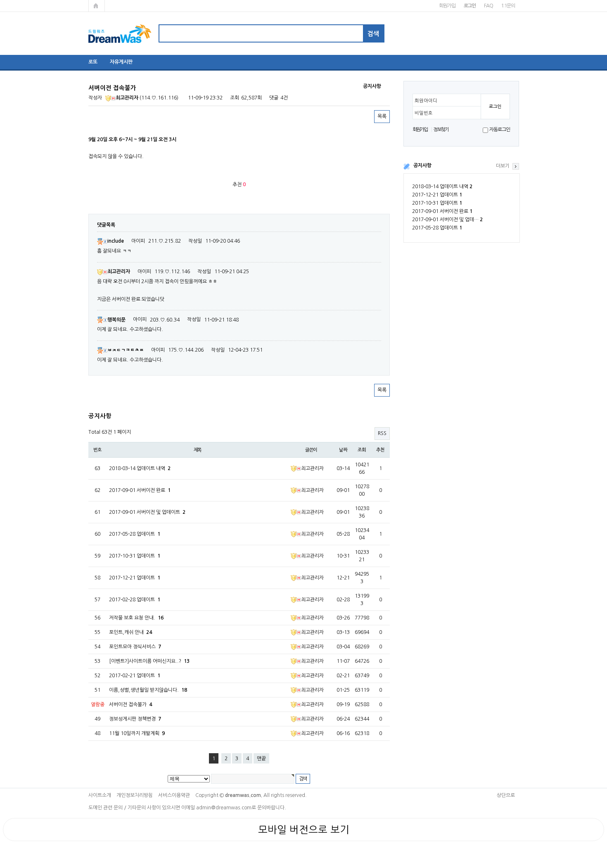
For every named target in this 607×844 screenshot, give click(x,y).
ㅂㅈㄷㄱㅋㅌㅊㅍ (125, 350)
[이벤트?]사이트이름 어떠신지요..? (149, 661)
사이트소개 (99, 795)
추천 (380, 449)
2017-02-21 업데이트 (134, 675)
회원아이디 (426, 100)
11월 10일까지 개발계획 (137, 733)
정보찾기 (440, 129)
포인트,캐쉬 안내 (130, 632)
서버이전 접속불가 (130, 704)
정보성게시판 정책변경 (135, 718)
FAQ (488, 5)
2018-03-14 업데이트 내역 (442, 186)
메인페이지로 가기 (96, 6)
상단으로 (506, 795)
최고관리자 (127, 97)
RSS (382, 433)
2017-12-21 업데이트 (437, 194)
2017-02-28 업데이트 (134, 599)
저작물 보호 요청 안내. (136, 617)
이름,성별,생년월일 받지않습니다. (148, 690)
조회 (362, 449)
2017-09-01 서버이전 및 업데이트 (147, 512)
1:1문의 (508, 5)
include (115, 241)
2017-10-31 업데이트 (437, 203)
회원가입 (447, 5)
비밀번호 (424, 113)
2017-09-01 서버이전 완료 (442, 211)
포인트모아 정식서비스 (135, 646)
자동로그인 (499, 129)
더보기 (503, 165)
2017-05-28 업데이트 (437, 227)
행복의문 (116, 319)
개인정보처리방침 (134, 795)
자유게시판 (121, 61)
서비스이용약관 (174, 795)
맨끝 (261, 758)
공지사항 (422, 165)
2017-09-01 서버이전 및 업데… (447, 219)
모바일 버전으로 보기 (303, 830)
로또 (92, 61)
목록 (381, 116)
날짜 (343, 449)
